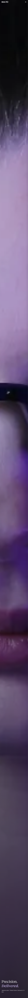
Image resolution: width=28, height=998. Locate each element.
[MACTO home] (5, 2)
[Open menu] (25, 2)
